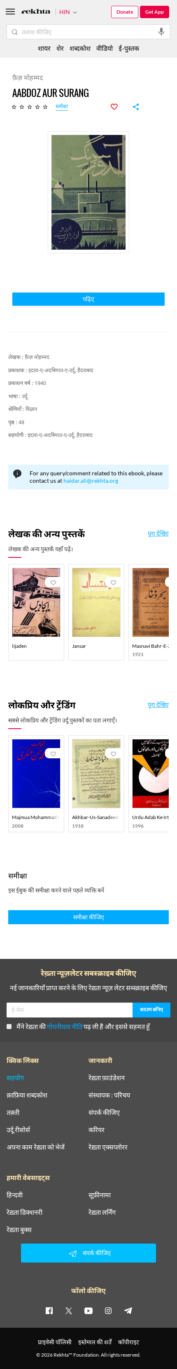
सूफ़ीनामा (99, 1195)
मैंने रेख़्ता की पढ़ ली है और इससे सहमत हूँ (83, 1026)
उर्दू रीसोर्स (18, 1129)
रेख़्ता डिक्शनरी (24, 1212)
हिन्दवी (15, 1195)
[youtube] (88, 1310)
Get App (154, 12)
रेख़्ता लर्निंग (102, 1212)
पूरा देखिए (158, 533)
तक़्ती (13, 1112)
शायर (44, 48)
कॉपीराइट (128, 1341)
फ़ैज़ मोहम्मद (37, 357)
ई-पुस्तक (129, 48)
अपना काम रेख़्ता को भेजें (36, 1147)
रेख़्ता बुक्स (19, 1229)
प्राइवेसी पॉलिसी (55, 1341)
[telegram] (128, 1310)
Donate (124, 12)
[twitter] (68, 1310)
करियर (96, 1129)
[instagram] (108, 1310)
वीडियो (104, 48)
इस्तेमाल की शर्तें (95, 1341)
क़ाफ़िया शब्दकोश (27, 1095)
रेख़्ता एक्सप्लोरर (108, 1147)
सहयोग (15, 1077)
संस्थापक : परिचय (109, 1095)
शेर (60, 48)
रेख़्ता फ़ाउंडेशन (106, 1077)
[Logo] (36, 12)
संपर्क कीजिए (104, 1112)
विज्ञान (31, 409)
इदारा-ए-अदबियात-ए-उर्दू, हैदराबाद (60, 370)
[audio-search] (161, 32)
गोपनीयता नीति (64, 1026)
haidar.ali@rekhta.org (90, 480)
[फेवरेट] (118, 106)
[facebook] (49, 1310)
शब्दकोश (80, 48)
